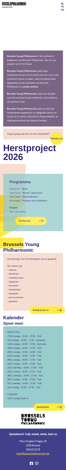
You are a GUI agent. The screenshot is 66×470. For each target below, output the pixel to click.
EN (62, 10)
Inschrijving (24, 221)
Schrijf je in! (57, 138)
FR (62, 7)
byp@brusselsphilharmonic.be (33, 453)
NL (62, 3)
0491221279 (33, 449)
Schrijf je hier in (41, 310)
